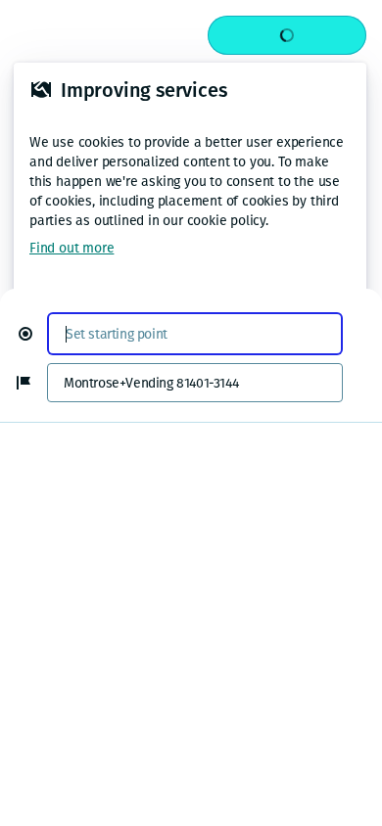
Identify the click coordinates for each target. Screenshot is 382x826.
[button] (33, 333)
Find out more (71, 248)
